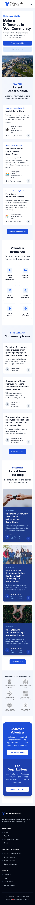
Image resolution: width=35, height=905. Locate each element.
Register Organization (17, 789)
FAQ (5, 878)
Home (6, 832)
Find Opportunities (17, 43)
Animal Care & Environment (12, 853)
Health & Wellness (9, 860)
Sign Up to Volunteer (17, 752)
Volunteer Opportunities (11, 839)
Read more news (17, 452)
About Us (7, 836)
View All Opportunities (17, 231)
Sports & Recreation (10, 864)
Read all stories (17, 662)
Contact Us (7, 874)
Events (6, 843)
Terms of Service (9, 885)
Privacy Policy (8, 881)
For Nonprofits (17, 49)
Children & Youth (9, 857)
